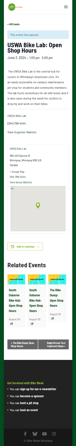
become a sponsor (32, 396)
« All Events (13, 24)
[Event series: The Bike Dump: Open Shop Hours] (52, 318)
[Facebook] (25, 434)
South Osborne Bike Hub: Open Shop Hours (15, 300)
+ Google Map (17, 171)
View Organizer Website (21, 132)
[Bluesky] (35, 434)
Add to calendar (26, 246)
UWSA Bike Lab (16, 116)
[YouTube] (44, 434)
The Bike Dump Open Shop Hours (22, 344)
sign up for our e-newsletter (38, 389)
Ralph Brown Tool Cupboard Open (56, 344)
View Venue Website (21, 182)
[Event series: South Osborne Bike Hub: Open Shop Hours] (11, 324)
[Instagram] (54, 434)
